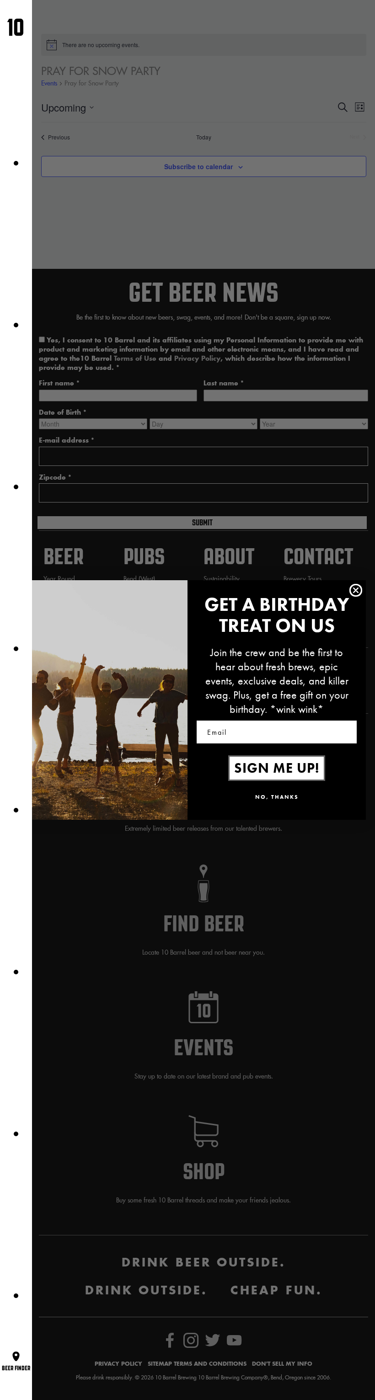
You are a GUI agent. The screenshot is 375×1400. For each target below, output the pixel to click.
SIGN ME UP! (276, 768)
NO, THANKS (277, 797)
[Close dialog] (355, 590)
